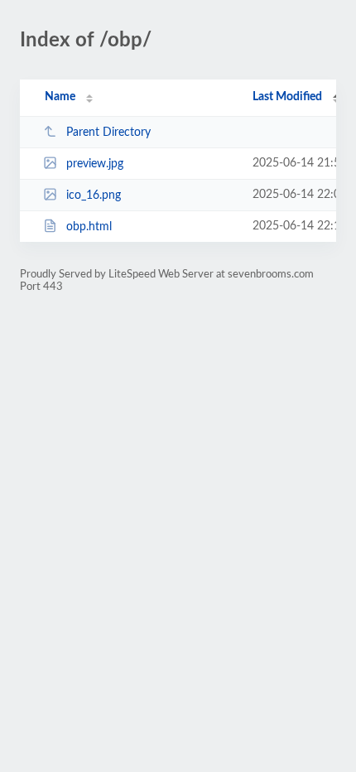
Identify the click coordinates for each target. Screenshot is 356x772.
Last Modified (287, 97)
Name (60, 97)
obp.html (89, 227)
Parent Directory (108, 132)
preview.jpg (94, 164)
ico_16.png (93, 195)
